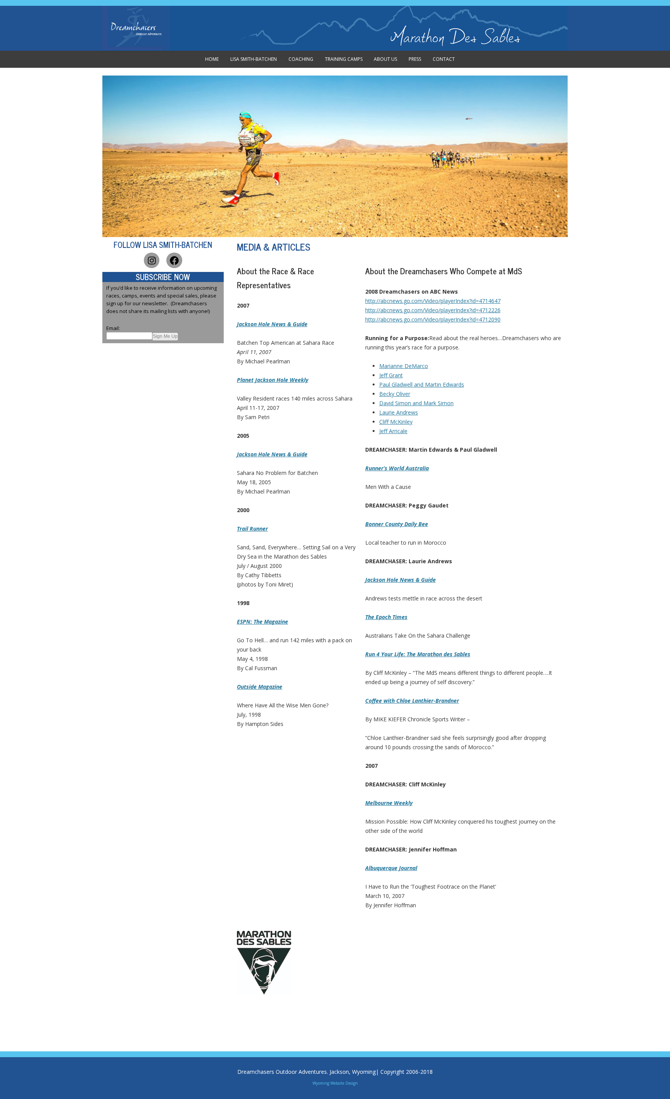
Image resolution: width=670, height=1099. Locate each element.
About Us (385, 59)
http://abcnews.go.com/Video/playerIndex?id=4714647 (433, 300)
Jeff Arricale (393, 431)
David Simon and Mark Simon (416, 403)
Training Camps (344, 59)
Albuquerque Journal (391, 868)
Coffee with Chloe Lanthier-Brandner (412, 700)
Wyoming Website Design (335, 1083)
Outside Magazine (259, 686)
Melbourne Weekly (389, 803)
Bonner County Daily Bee (396, 524)
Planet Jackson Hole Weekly (272, 380)
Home (212, 59)
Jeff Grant (391, 375)
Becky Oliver (394, 393)
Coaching (300, 59)
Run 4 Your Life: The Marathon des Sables (417, 654)
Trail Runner (252, 528)
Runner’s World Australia (397, 468)
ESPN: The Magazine (262, 621)
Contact (444, 59)
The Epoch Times (386, 617)
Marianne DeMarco (403, 366)
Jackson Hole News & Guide (272, 324)
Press (415, 59)
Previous (94, 156)
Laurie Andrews (398, 412)
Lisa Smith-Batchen (253, 59)
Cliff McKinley (396, 421)
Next (576, 156)
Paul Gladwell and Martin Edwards (421, 384)
